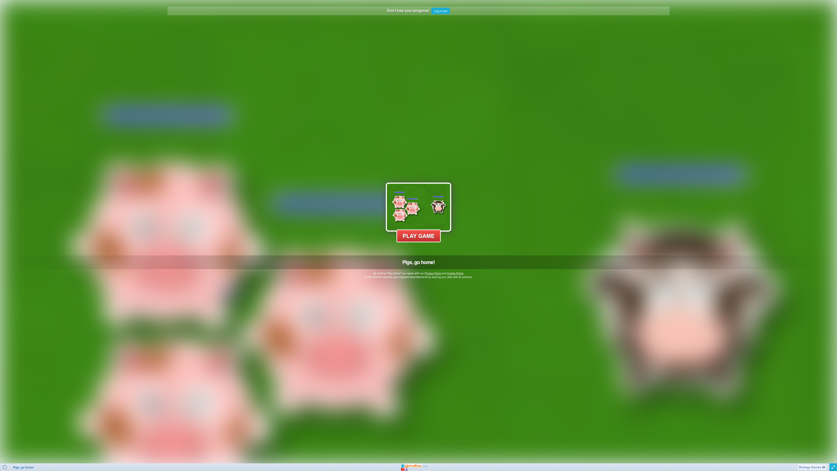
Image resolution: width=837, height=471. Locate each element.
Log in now (440, 11)
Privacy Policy (433, 273)
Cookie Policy (455, 273)
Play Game (419, 236)
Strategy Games (810, 467)
